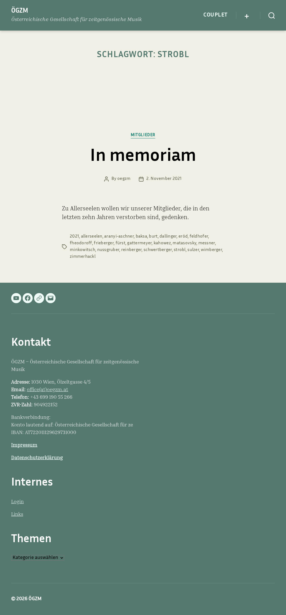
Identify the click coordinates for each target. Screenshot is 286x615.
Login (17, 502)
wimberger (211, 250)
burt (153, 236)
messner (206, 243)
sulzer (193, 250)
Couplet (215, 15)
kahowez (162, 243)
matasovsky (184, 243)
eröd (183, 236)
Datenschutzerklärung (37, 458)
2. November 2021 (164, 179)
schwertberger (158, 250)
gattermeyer (139, 243)
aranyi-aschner (119, 236)
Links (17, 514)
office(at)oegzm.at (47, 390)
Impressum (24, 445)
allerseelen (92, 236)
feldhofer (199, 236)
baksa (141, 236)
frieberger (104, 243)
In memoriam (143, 156)
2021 (74, 236)
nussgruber (108, 250)
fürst (120, 243)
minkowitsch (82, 250)
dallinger (168, 236)
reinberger (131, 250)
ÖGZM (19, 11)
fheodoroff (81, 243)
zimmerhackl (83, 257)
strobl (180, 250)
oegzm (123, 179)
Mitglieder (143, 135)
